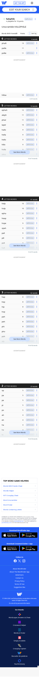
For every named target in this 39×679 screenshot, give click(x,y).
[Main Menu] (36, 3)
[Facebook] (15, 561)
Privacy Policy (19, 581)
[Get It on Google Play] (28, 535)
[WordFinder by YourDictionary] (4, 3)
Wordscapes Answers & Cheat (19, 617)
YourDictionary (19, 664)
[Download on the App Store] (10, 535)
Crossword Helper (19, 625)
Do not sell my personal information (19, 603)
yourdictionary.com (19, 521)
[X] (19, 561)
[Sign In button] (32, 3)
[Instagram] (24, 561)
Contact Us (19, 578)
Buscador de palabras (20, 656)
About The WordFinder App (19, 572)
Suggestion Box (19, 587)
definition (28, 19)
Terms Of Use (19, 584)
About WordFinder (19, 569)
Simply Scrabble (19, 641)
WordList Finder (19, 633)
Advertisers (19, 575)
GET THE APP (19, 3)
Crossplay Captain (19, 649)
